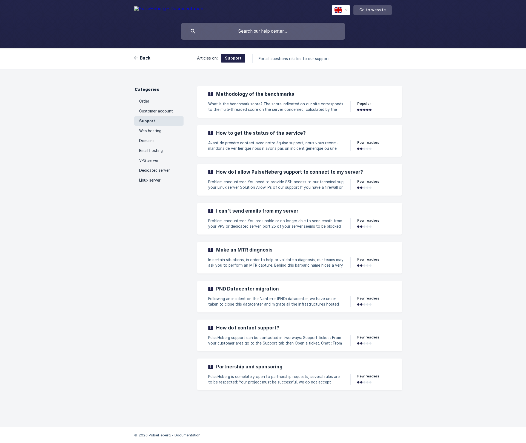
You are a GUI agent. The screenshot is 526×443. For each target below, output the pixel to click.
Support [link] (147, 121)
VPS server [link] (149, 160)
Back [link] (145, 58)
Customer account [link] (156, 111)
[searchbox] (263, 31)
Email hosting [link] (151, 150)
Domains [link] (147, 141)
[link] (299, 102)
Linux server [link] (150, 180)
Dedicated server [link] (154, 170)
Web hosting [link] (150, 131)
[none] (168, 9)
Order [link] (144, 101)
